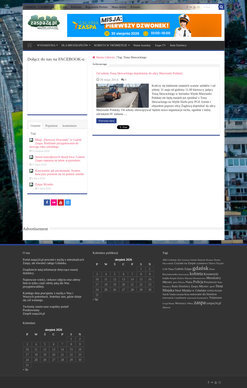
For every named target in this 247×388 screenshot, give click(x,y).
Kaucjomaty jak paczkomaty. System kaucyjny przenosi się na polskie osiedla (59, 172)
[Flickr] (190, 7)
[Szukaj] (221, 7)
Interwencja (183, 274)
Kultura (180, 278)
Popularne (51, 125)
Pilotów (181, 282)
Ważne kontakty (142, 45)
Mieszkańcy (213, 278)
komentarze (70, 125)
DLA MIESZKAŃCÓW (75, 45)
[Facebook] (187, 7)
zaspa (200, 302)
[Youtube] (194, 7)
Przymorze (210, 282)
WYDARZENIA (46, 45)
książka (165, 278)
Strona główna (30, 45)
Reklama (76, 6)
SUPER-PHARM (214, 291)
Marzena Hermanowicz (195, 278)
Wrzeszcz (180, 303)
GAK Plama (168, 269)
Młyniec (167, 282)
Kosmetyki (211, 274)
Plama (189, 282)
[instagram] (198, 7)
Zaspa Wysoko (44, 184)
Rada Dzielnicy (178, 45)
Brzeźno (209, 260)
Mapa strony (119, 6)
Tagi (33, 133)
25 (36, 359)
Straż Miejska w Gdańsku (190, 290)
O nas (63, 6)
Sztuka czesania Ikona (179, 294)
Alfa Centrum (169, 260)
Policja (198, 282)
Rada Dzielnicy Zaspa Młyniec (190, 286)
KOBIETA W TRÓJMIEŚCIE (110, 45)
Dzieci (212, 263)
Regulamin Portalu (96, 6)
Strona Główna (105, 57)
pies (175, 282)
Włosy (190, 303)
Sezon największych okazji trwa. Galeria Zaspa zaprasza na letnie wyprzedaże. (60, 158)
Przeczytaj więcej (106, 120)
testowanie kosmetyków (197, 298)
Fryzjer (220, 263)
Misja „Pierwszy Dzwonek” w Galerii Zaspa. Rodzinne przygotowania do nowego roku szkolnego (55, 143)
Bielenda (201, 260)
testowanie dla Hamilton (203, 294)
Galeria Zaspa (183, 268)
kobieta (196, 273)
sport (212, 286)
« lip (25, 369)
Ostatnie (35, 125)
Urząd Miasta (168, 303)
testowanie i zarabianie (174, 297)
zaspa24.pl (213, 303)
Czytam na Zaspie (185, 263)
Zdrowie (166, 307)
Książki (173, 278)
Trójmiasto (215, 297)
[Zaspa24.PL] (44, 21)
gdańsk (200, 268)
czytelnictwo (202, 263)
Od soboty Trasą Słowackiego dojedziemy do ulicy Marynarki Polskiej (139, 73)
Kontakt (135, 6)
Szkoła (165, 294)
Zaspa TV (160, 45)
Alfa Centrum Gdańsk (187, 260)
